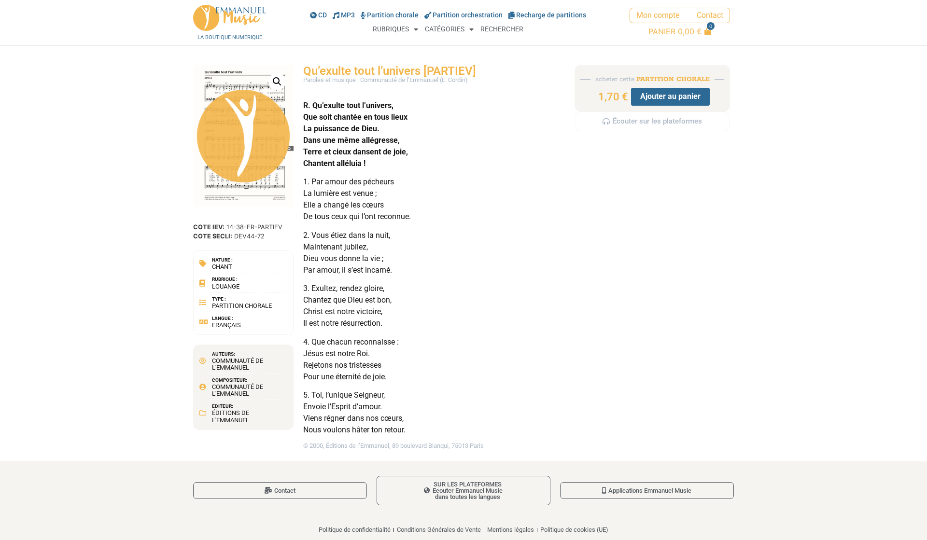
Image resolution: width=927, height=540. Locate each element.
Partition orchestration (468, 15)
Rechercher (501, 29)
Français (226, 325)
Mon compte (657, 15)
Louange (225, 286)
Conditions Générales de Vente (439, 529)
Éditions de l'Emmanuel (230, 416)
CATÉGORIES (444, 29)
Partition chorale (393, 15)
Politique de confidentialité (355, 529)
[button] (277, 81)
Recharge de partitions (551, 15)
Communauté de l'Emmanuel (237, 364)
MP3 (348, 15)
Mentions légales (510, 529)
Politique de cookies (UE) (574, 529)
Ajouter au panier (670, 96)
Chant (222, 266)
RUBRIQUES (391, 29)
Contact (710, 15)
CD (322, 15)
